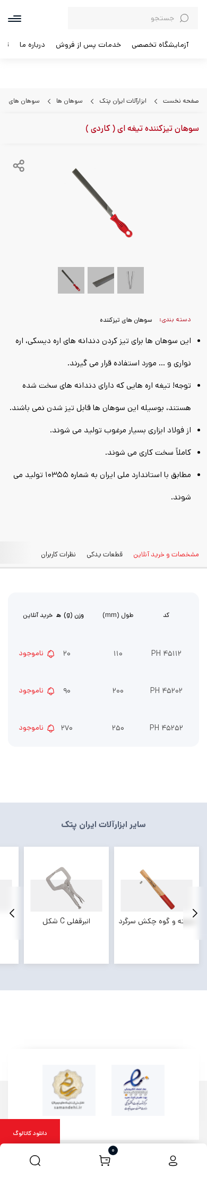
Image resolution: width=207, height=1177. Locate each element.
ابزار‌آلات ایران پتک (122, 100)
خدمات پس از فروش (88, 44)
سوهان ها (69, 100)
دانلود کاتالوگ (30, 1133)
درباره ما (32, 44)
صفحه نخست (180, 100)
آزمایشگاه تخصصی (160, 44)
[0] (104, 1160)
